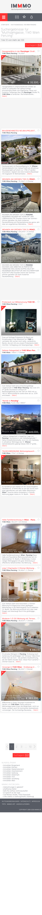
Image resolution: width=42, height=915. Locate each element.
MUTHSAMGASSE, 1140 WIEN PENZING (23, 25)
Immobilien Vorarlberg (11, 779)
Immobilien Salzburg (10, 773)
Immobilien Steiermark (11, 775)
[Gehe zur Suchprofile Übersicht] (17, 17)
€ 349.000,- (33, 599)
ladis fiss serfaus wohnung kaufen (15, 791)
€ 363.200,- (33, 698)
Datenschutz (25, 801)
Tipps (4, 804)
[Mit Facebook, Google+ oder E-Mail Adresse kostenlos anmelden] (31, 17)
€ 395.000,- (33, 381)
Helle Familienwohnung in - (20, 520)
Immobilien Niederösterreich (13, 769)
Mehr (4, 96)
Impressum (36, 801)
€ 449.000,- (33, 432)
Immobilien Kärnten (10, 767)
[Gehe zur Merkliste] (24, 17)
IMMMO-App (11, 804)
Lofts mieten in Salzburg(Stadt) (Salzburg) (18, 796)
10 (30, 746)
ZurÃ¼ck (3, 419)
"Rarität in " (10, 401)
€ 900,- (35, 482)
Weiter (39, 419)
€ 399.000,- (33, 550)
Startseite (5, 25)
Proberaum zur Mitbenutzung (19, 302)
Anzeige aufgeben (22, 804)
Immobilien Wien (9, 780)
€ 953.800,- (33, 260)
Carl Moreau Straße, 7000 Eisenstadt (16, 795)
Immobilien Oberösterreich (13, 771)
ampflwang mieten (10, 789)
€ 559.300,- (33, 210)
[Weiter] (35, 746)
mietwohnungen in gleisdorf (13, 787)
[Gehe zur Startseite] (21, 9)
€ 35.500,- (34, 82)
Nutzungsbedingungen (10, 801)
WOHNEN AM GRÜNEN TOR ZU (19, 179)
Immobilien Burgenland (11, 765)
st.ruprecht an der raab (11, 793)
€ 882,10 (35, 649)
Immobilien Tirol (9, 777)
